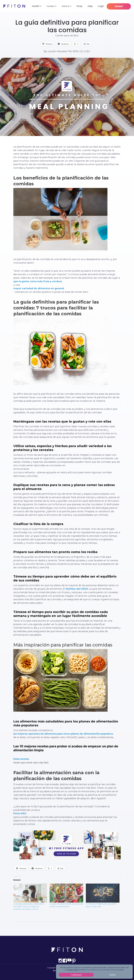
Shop (79, 6)
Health (35, 6)
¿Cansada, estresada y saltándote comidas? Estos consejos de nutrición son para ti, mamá (28, 906)
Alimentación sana (67, 14)
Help (90, 6)
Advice (65, 6)
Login (101, 6)
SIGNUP (119, 6)
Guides (50, 6)
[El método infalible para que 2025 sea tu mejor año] (102, 893)
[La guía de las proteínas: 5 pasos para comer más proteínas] (66, 893)
